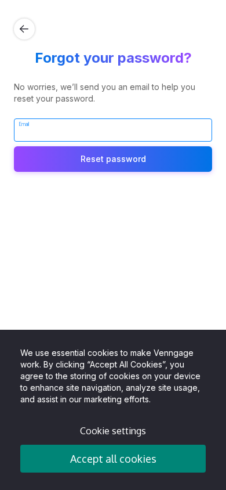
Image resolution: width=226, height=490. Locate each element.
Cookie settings (113, 431)
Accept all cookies (113, 458)
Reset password (113, 159)
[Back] (24, 29)
